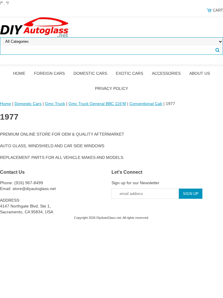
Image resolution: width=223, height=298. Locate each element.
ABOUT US (199, 73)
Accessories (166, 73)
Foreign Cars (49, 73)
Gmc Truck (55, 103)
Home (19, 73)
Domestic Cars (90, 73)
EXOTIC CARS (129, 73)
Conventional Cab (146, 103)
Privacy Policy (111, 88)
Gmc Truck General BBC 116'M (97, 103)
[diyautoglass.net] (34, 26)
